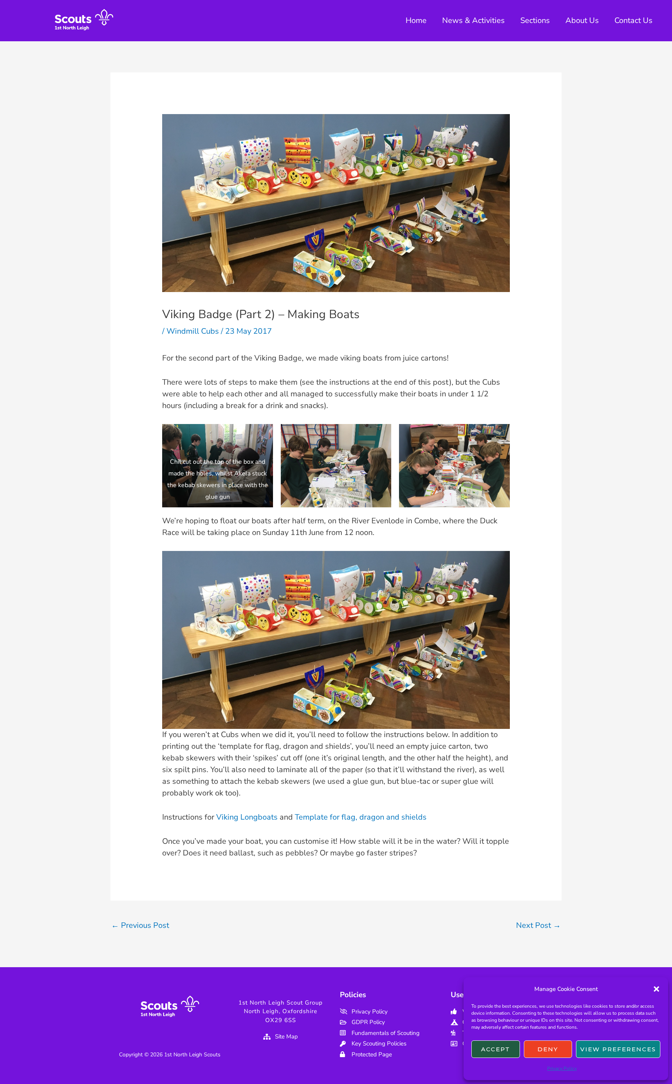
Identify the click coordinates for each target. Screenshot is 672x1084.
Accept (495, 1049)
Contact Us (633, 20)
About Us (582, 20)
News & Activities (473, 20)
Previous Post (140, 925)
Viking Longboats (247, 817)
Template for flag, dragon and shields (361, 817)
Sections (535, 20)
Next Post (538, 925)
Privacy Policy (562, 1068)
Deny (547, 1049)
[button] (656, 989)
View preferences (618, 1049)
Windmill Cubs (192, 331)
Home (416, 20)
